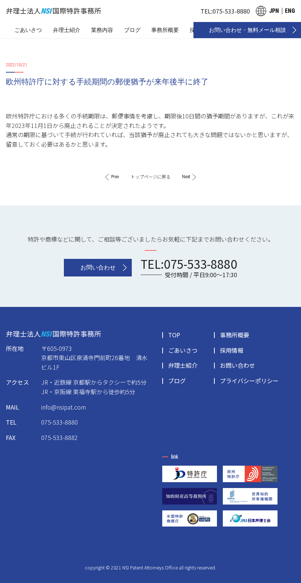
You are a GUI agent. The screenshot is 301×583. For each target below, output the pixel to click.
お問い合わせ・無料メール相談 (247, 30)
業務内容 (102, 30)
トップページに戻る (150, 176)
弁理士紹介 (66, 30)
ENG (290, 10)
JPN (274, 10)
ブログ (132, 30)
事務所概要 (165, 30)
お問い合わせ (98, 267)
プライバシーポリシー (249, 380)
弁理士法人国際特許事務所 (53, 10)
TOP (174, 334)
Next (186, 176)
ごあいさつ (28, 30)
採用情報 (231, 350)
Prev (115, 176)
